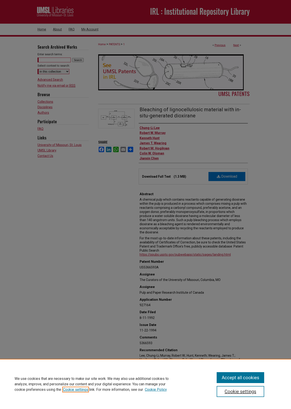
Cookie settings (75, 389)
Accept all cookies (240, 377)
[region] (145, 384)
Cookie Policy (156, 389)
